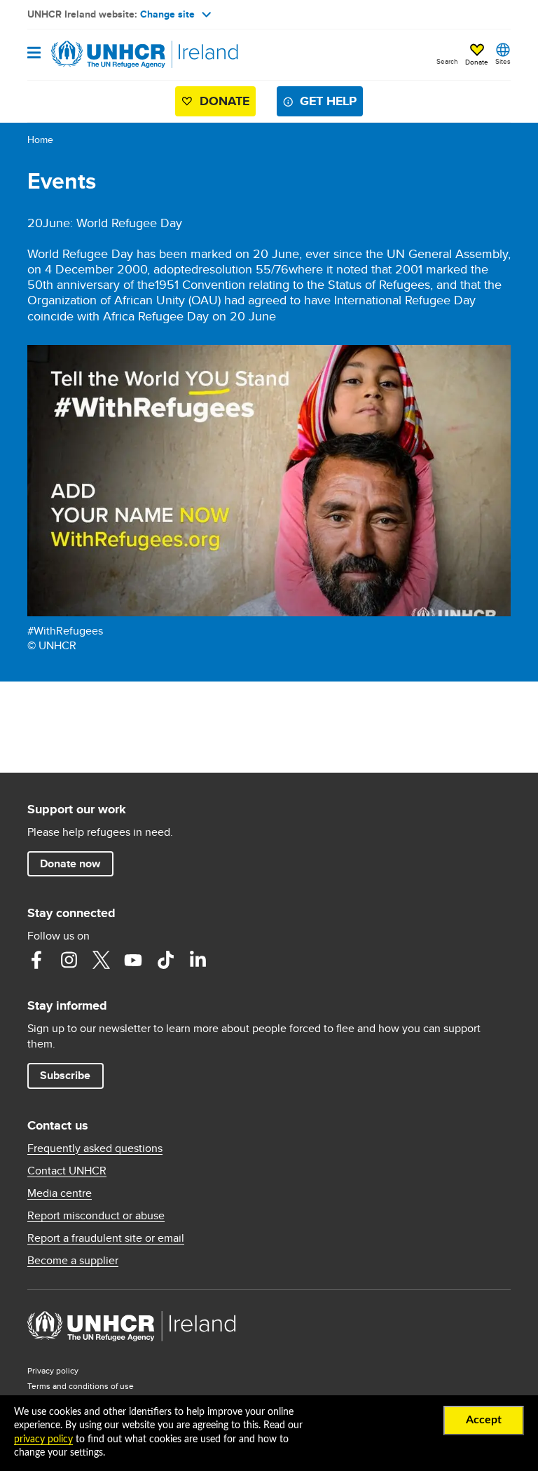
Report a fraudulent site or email (105, 1238)
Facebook (36, 960)
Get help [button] (328, 101)
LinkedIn (197, 960)
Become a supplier (72, 1260)
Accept (484, 1419)
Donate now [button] (70, 863)
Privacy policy (52, 1370)
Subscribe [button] (65, 1075)
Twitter (101, 960)
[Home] (98, 54)
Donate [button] (476, 62)
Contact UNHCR (66, 1171)
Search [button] (447, 61)
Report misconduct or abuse (96, 1215)
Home (40, 140)
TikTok (165, 960)
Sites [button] (503, 61)
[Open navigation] (34, 53)
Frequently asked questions (95, 1148)
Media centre (59, 1193)
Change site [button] (167, 14)
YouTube (133, 960)
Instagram (69, 960)
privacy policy (43, 1439)
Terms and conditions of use (80, 1386)
